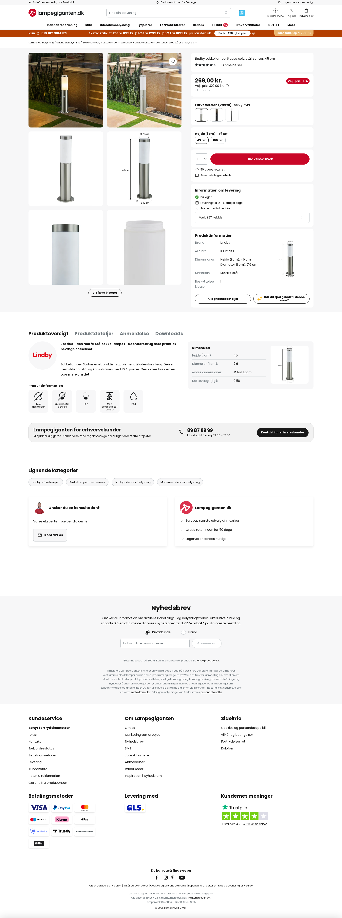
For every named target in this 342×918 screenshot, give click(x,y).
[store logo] (56, 13)
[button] (65, 168)
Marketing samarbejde (142, 734)
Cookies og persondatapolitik (244, 727)
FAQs (32, 734)
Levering (35, 762)
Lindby (225, 242)
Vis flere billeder (105, 293)
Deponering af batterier (202, 885)
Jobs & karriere (137, 755)
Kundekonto (37, 769)
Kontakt (34, 741)
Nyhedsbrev (134, 741)
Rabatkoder (134, 769)
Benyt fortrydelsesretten (49, 727)
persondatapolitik (211, 692)
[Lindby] (42, 355)
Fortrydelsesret (233, 741)
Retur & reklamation (44, 775)
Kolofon (227, 748)
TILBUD (217, 25)
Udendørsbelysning (68, 42)
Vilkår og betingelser (237, 734)
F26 (232, 33)
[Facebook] (159, 877)
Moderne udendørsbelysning (180, 482)
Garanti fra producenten (47, 782)
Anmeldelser (135, 762)
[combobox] (169, 12)
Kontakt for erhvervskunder (282, 432)
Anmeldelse (134, 333)
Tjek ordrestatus (41, 748)
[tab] (48, 333)
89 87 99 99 (200, 430)
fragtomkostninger (199, 897)
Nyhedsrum (153, 775)
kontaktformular (140, 692)
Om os (130, 727)
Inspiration (133, 775)
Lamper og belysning (41, 42)
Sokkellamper (91, 42)
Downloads (169, 333)
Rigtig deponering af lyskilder (235, 885)
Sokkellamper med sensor (116, 42)
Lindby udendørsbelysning (133, 482)
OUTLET (273, 25)
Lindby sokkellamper (46, 482)
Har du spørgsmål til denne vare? (284, 298)
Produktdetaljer (94, 333)
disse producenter (208, 660)
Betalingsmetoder (42, 755)
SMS (128, 748)
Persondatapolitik (99, 885)
